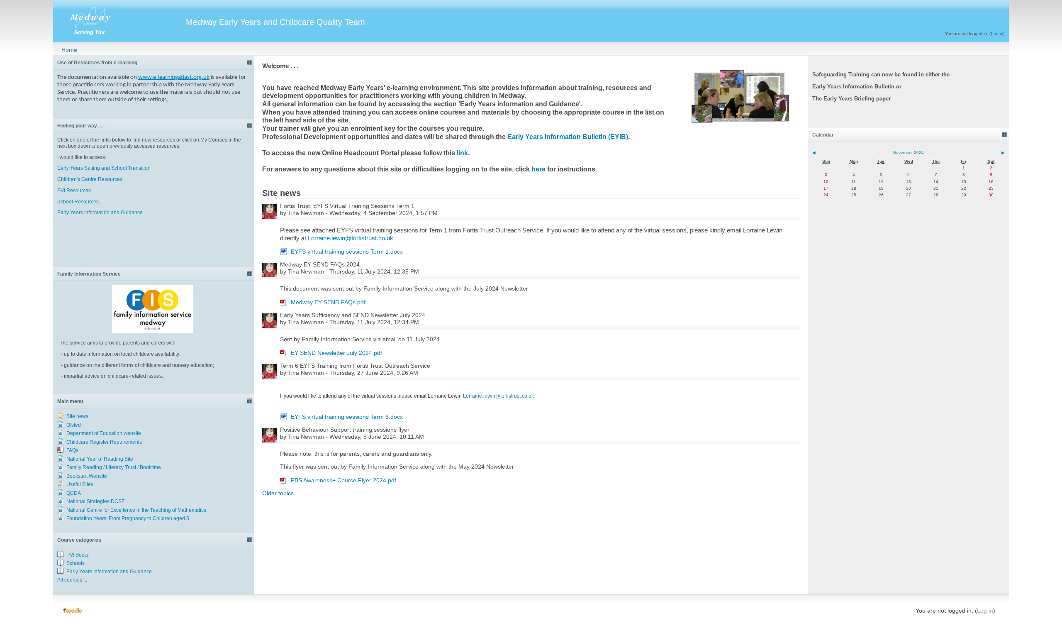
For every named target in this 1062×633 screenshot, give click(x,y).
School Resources (78, 202)
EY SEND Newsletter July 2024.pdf (336, 352)
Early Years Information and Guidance (100, 212)
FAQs (72, 450)
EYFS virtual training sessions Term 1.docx (347, 251)
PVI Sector (78, 555)
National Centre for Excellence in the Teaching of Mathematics (136, 510)
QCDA (73, 493)
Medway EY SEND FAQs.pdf (328, 302)
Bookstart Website (86, 476)
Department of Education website (103, 433)
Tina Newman (306, 213)
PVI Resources (74, 190)
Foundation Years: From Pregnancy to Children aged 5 (127, 518)
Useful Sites (79, 484)
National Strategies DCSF (95, 501)
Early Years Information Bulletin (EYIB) (567, 136)
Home (69, 49)
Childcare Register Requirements (104, 442)
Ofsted (73, 425)
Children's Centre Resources (89, 179)
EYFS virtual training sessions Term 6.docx (347, 416)
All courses (69, 580)
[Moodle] (72, 610)
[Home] (123, 20)
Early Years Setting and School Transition (104, 168)
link (462, 152)
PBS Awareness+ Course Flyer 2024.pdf (343, 480)
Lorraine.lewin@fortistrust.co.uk (350, 238)
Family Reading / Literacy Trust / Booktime (113, 467)
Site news (77, 416)
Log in (997, 33)
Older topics (278, 493)
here (538, 169)
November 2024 (908, 152)
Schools (75, 563)
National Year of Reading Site (99, 459)
